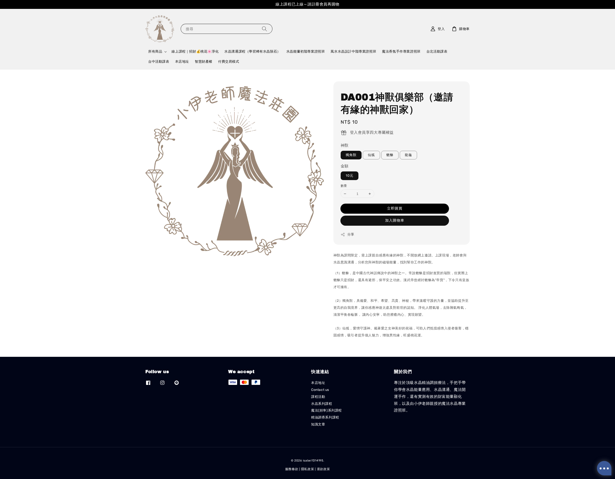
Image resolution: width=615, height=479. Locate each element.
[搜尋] (264, 28)
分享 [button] (350, 234)
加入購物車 (394, 220)
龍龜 (408, 155)
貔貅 (390, 155)
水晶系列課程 (321, 404)
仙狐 (371, 155)
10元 (349, 176)
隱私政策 (307, 469)
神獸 (345, 145)
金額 (345, 166)
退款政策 (323, 469)
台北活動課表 (437, 51)
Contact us (320, 390)
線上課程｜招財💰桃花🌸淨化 (195, 51)
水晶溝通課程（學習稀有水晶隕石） (252, 51)
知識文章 (318, 424)
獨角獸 (351, 155)
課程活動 (318, 397)
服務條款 (291, 469)
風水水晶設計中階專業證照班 (353, 51)
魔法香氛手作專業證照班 (401, 51)
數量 (344, 186)
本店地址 (182, 62)
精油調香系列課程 (325, 417)
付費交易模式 (228, 62)
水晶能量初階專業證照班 (305, 51)
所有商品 (155, 51)
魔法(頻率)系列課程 (326, 410)
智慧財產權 (203, 62)
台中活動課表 (158, 62)
